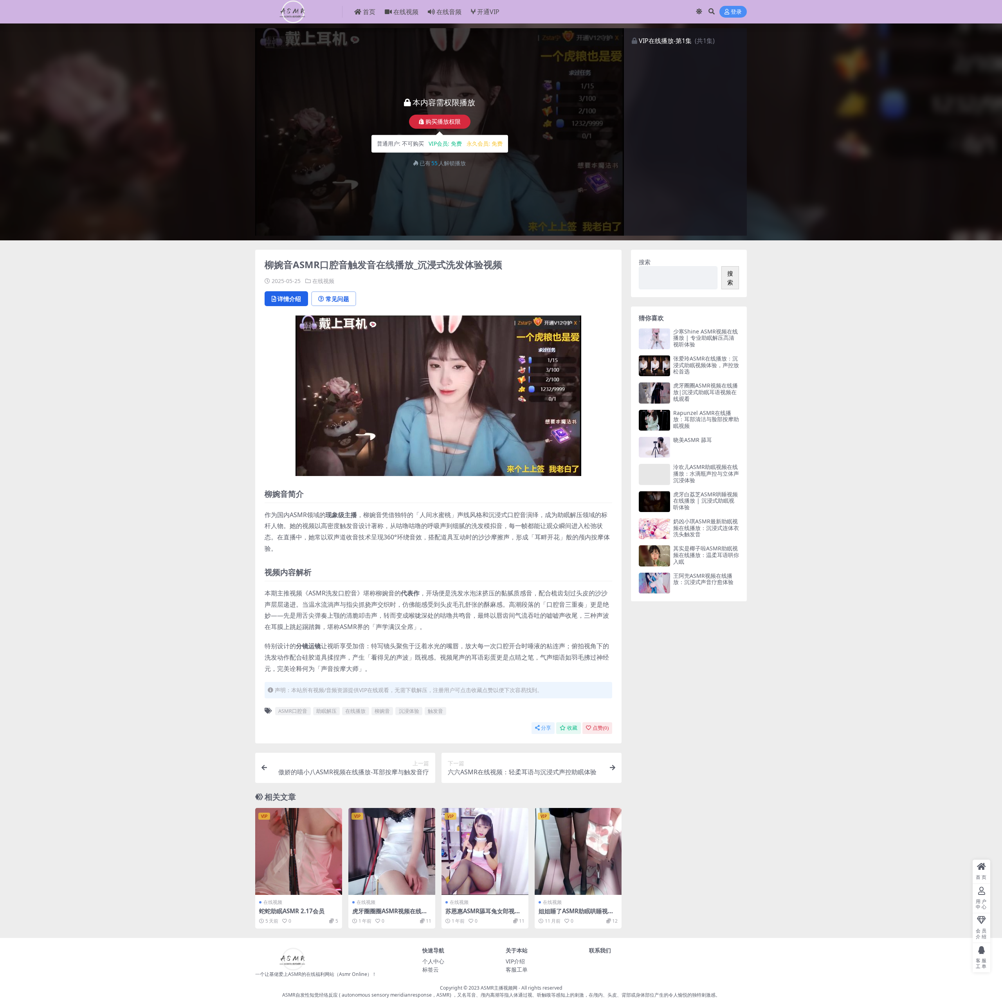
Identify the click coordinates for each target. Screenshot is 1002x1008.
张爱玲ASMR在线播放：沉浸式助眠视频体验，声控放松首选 (706, 365)
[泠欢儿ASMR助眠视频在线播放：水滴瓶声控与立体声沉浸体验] (654, 474)
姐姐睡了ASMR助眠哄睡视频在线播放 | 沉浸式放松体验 (576, 914)
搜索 (645, 262)
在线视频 (405, 11)
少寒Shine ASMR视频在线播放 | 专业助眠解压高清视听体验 (705, 338)
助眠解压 (326, 710)
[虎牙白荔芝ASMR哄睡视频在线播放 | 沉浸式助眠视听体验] (654, 501)
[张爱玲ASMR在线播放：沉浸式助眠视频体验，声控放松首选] (654, 365)
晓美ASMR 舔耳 (692, 440)
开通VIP (488, 11)
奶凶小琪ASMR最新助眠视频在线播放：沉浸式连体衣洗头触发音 (706, 528)
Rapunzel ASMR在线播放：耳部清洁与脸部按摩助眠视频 (706, 419)
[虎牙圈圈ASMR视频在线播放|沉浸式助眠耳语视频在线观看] (654, 392)
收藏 (572, 728)
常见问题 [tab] (337, 299)
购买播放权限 (443, 122)
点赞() (601, 728)
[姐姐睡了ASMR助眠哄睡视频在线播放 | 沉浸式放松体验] (578, 851)
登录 (736, 12)
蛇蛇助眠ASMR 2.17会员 (291, 911)
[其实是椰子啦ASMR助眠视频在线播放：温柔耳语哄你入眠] (654, 555)
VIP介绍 (515, 961)
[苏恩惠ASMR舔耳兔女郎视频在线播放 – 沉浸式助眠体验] (485, 851)
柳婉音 (382, 710)
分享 (546, 728)
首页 (369, 11)
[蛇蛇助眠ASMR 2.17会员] (298, 851)
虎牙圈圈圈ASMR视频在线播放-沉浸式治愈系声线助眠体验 (391, 914)
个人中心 (433, 961)
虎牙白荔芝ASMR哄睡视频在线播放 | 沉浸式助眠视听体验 (705, 500)
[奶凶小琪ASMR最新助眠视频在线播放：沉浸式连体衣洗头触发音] (654, 528)
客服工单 (517, 969)
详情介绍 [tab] (289, 299)
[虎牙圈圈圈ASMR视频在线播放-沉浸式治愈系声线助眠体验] (391, 851)
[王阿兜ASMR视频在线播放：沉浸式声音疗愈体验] (654, 583)
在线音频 (448, 11)
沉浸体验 (409, 710)
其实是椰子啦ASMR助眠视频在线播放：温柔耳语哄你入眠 (706, 555)
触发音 (435, 710)
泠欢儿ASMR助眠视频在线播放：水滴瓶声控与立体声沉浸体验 (706, 473)
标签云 (430, 969)
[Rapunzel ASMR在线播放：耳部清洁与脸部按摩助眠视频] (654, 420)
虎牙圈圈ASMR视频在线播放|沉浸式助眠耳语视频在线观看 (705, 392)
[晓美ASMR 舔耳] (654, 447)
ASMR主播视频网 (499, 988)
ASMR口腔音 (292, 710)
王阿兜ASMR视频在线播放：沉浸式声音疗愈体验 (703, 579)
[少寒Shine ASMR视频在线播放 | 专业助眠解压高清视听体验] (654, 338)
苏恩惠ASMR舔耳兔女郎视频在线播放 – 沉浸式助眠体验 (483, 914)
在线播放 (355, 710)
